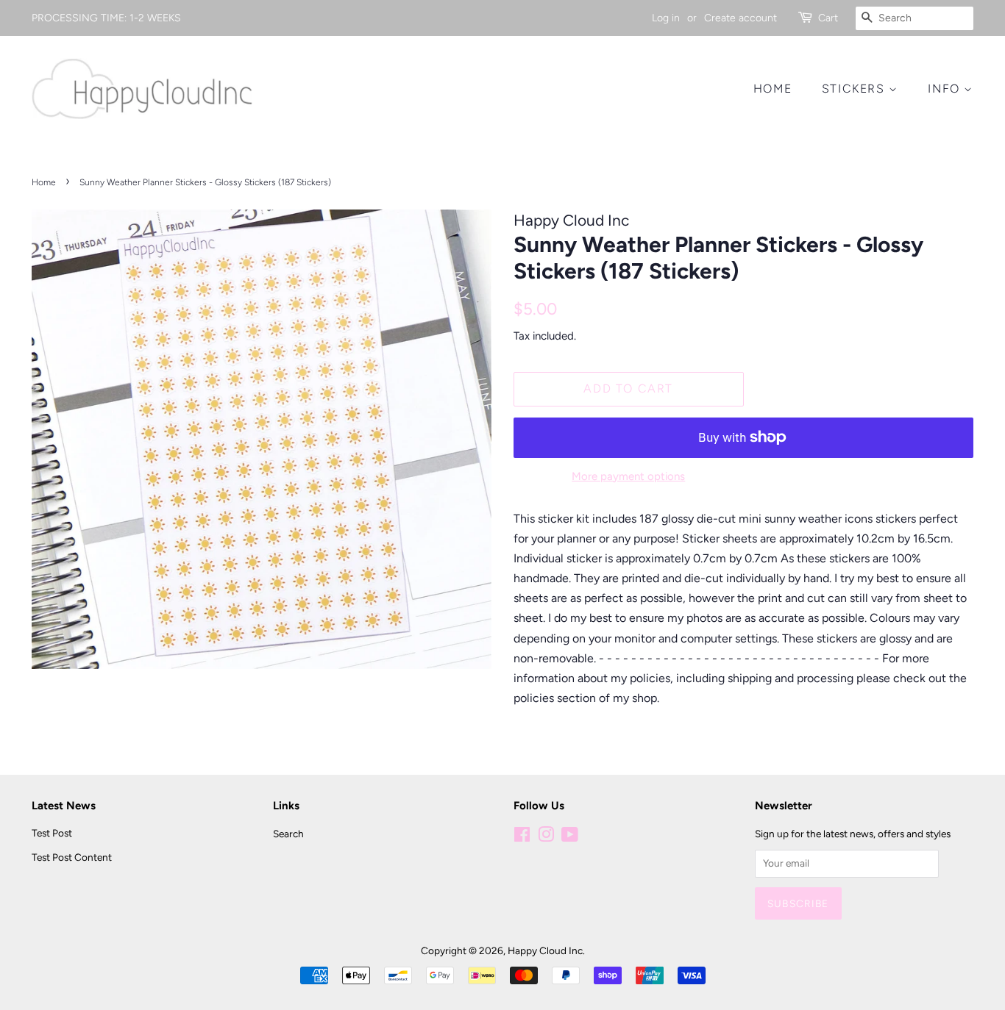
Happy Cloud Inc (545, 950)
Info (946, 89)
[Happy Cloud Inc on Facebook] (522, 837)
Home (772, 89)
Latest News (64, 805)
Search (288, 833)
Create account (740, 18)
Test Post (52, 833)
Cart (828, 18)
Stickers (855, 89)
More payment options (628, 476)
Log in (666, 18)
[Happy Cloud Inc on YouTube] (569, 837)
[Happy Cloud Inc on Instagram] (546, 837)
